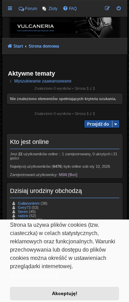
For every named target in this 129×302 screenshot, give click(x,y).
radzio (23, 216)
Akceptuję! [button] (64, 293)
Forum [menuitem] (31, 8)
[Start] (64, 27)
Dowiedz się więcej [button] (34, 276)
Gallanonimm (29, 203)
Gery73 (24, 207)
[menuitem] (49, 8)
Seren (23, 212)
